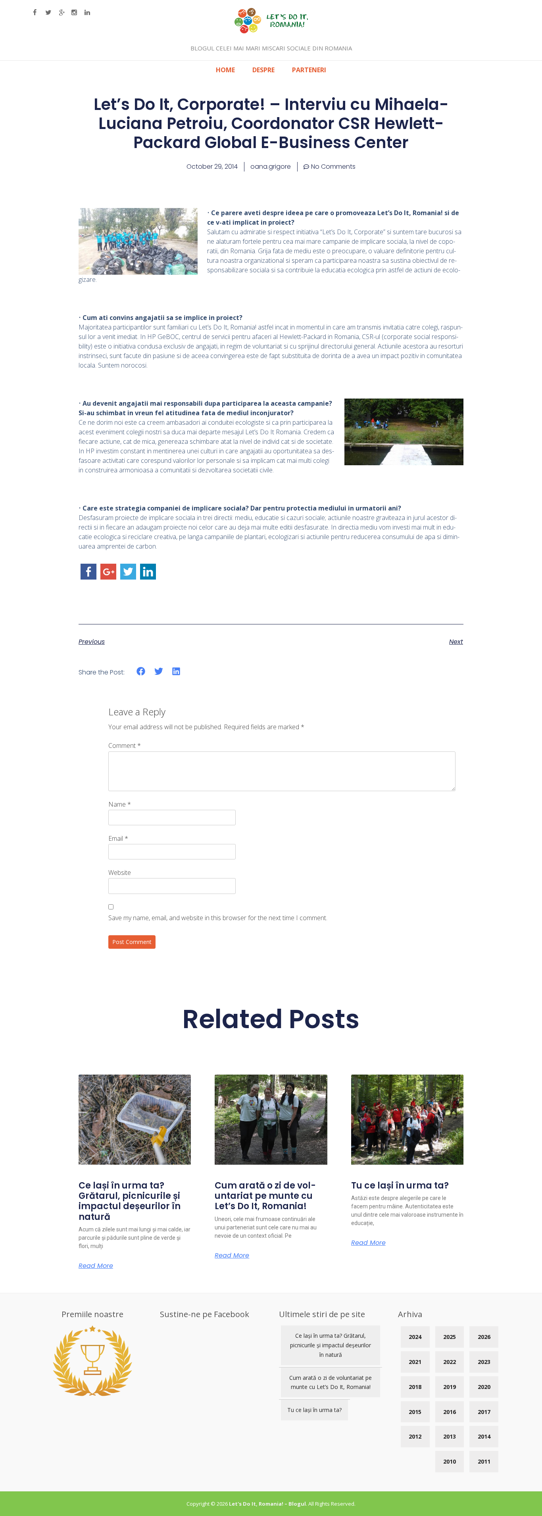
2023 (484, 1362)
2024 (415, 1337)
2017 (484, 1412)
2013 (449, 1436)
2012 (415, 1436)
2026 (484, 1337)
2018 (415, 1387)
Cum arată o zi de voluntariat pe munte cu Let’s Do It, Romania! (265, 1196)
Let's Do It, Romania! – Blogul (267, 1503)
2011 (484, 1461)
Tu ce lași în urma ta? (400, 1185)
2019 (449, 1387)
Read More (96, 1266)
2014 (484, 1436)
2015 (415, 1412)
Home (225, 69)
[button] (141, 671)
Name (119, 804)
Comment (124, 745)
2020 (484, 1387)
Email (118, 838)
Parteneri (309, 69)
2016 (449, 1412)
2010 (449, 1461)
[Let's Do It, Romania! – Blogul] (271, 31)
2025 (449, 1337)
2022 (449, 1362)
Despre (263, 69)
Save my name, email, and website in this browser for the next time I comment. (217, 917)
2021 (415, 1362)
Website (119, 872)
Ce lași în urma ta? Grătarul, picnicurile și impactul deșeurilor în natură (130, 1201)
